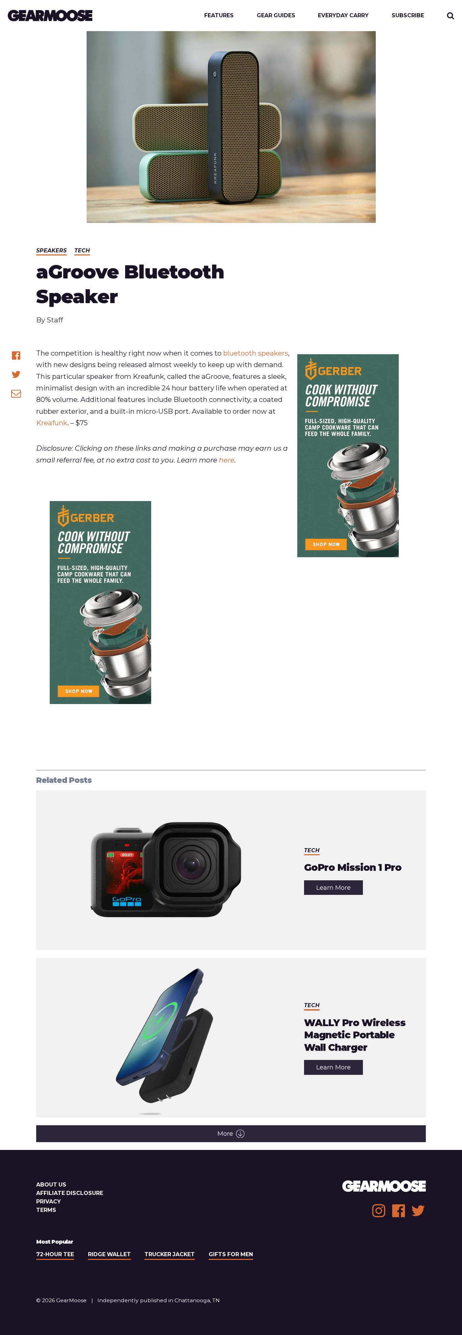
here (226, 460)
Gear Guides (276, 15)
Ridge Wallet (109, 1254)
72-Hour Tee (55, 1254)
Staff (55, 320)
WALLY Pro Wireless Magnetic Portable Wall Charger (355, 1035)
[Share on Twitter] (16, 374)
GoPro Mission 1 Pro (352, 867)
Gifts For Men (231, 1254)
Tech (82, 250)
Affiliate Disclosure (69, 1193)
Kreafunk (51, 422)
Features (219, 15)
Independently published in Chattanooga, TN (158, 1300)
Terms (46, 1210)
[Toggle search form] (451, 16)
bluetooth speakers (255, 353)
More (225, 1133)
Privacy (48, 1201)
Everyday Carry (343, 15)
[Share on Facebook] (16, 355)
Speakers (51, 250)
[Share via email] (16, 393)
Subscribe (408, 15)
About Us (51, 1184)
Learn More (339, 889)
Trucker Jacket (169, 1254)
